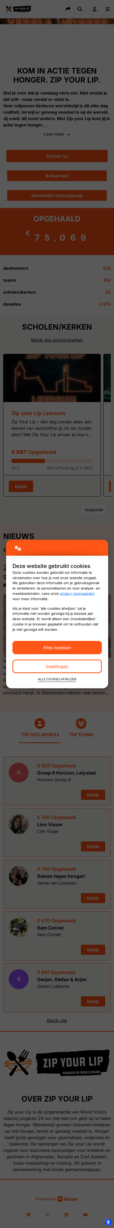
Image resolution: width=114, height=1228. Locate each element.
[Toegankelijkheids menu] (108, 1222)
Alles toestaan (57, 647)
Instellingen (57, 666)
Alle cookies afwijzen (57, 679)
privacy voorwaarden (77, 593)
